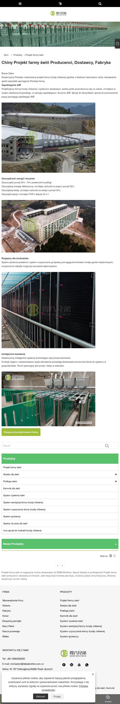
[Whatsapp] (87, 665)
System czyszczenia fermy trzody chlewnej (24, 509)
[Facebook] (64, 665)
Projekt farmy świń (12, 467)
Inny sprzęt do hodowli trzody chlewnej (22, 530)
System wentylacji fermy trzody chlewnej (23, 502)
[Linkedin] (71, 665)
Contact (108, 701)
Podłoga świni (10, 481)
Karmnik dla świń (11, 488)
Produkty (17, 54)
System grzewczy (11, 516)
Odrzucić (40, 696)
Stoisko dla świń (11, 474)
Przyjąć (57, 696)
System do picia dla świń (15, 523)
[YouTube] (79, 665)
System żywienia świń (14, 495)
